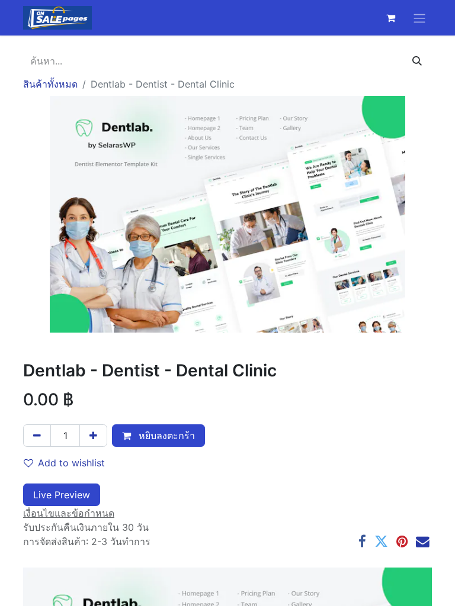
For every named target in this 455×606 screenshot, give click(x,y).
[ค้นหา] (417, 61)
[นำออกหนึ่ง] (37, 435)
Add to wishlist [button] (71, 463)
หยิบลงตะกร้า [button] (165, 435)
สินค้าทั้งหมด (50, 84)
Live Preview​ (61, 495)
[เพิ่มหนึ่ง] (93, 435)
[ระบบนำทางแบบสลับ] (419, 18)
